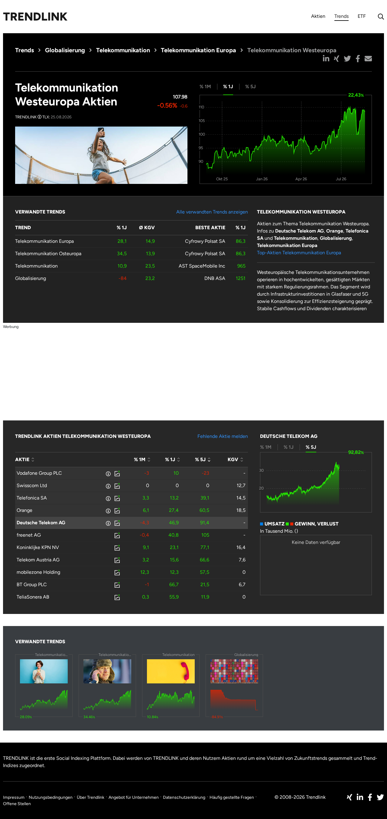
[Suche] (379, 17)
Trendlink (35, 17)
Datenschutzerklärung (184, 797)
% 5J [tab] (250, 86)
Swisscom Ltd (32, 485)
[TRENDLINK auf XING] (349, 797)
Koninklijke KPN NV (38, 547)
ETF (362, 16)
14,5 (241, 498)
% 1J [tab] (228, 86)
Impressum (13, 797)
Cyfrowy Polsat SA (205, 241)
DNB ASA (214, 278)
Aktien (318, 16)
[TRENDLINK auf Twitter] (380, 797)
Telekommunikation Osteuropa (48, 253)
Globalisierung (65, 50)
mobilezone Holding (38, 572)
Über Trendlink (90, 797)
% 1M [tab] (205, 86)
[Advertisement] (193, 372)
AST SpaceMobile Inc (202, 266)
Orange (24, 510)
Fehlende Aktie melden (222, 436)
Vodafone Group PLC (39, 473)
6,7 (242, 584)
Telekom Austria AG (38, 560)
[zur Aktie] (117, 473)
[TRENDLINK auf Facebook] (370, 797)
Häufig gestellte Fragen (232, 797)
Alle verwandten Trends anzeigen (212, 212)
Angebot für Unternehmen (134, 797)
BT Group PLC (32, 584)
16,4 (241, 547)
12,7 (241, 485)
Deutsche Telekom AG (41, 522)
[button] (326, 58)
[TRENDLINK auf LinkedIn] (360, 797)
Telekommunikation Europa (198, 50)
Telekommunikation (123, 50)
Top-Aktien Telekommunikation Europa (299, 252)
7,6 (242, 560)
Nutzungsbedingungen (51, 797)
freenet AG (29, 535)
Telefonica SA (32, 498)
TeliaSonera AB (33, 597)
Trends (341, 17)
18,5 (241, 510)
